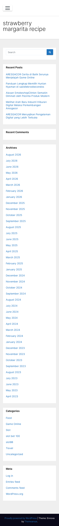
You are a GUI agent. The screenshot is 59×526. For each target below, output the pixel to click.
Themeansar (30, 521)
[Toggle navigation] (7, 8)
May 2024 (12, 317)
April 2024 (12, 323)
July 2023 (11, 378)
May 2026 (12, 172)
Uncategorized (14, 454)
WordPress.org (14, 493)
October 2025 (14, 215)
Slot (8, 430)
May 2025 (12, 245)
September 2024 (16, 293)
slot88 (9, 442)
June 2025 (12, 239)
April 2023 (12, 396)
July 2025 (11, 233)
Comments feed (15, 487)
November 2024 (15, 281)
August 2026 (13, 154)
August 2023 (13, 372)
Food (9, 418)
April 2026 (12, 178)
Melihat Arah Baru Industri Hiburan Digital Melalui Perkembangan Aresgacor (26, 105)
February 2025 (14, 263)
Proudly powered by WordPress (21, 518)
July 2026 (11, 160)
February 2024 (14, 336)
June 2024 (12, 311)
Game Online (13, 424)
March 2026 (13, 184)
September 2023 (16, 366)
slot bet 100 (13, 436)
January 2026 (14, 197)
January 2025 (14, 269)
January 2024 (14, 342)
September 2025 (16, 221)
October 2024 (14, 287)
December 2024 (15, 275)
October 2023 (14, 360)
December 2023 (15, 348)
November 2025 (15, 209)
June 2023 (12, 384)
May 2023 (12, 390)
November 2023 (15, 354)
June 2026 (12, 166)
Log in (9, 475)
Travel (9, 448)
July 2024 (11, 305)
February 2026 (14, 190)
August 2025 (13, 227)
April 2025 (12, 251)
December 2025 (15, 203)
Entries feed (13, 481)
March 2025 (13, 257)
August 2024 (13, 299)
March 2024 (13, 329)
